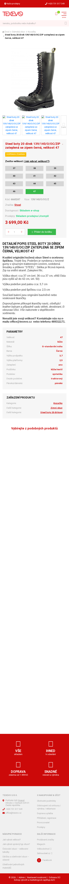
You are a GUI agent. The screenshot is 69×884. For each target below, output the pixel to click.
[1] (65, 23)
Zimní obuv (56, 408)
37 (14, 168)
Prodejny (41, 827)
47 (34, 191)
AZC (53, 880)
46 (14, 191)
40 (14, 176)
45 (55, 183)
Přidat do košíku (43, 231)
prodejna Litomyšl (38, 216)
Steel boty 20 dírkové (51, 412)
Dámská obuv (18, 32)
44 (34, 183)
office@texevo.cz (13, 813)
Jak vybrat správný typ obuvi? (16, 844)
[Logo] (13, 13)
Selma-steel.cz (43, 853)
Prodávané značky (45, 840)
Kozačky (32, 32)
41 (34, 176)
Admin (22, 877)
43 (14, 183)
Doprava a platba (45, 813)
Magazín (41, 844)
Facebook (47, 860)
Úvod (7, 32)
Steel (17, 204)
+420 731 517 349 (56, 3)
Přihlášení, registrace (46, 818)
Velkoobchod (43, 849)
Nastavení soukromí (36, 877)
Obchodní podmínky (46, 801)
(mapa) (21, 800)
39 (55, 168)
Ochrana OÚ (54, 877)
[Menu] (64, 13)
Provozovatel (43, 822)
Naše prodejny (13, 3)
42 (55, 176)
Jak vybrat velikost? (37, 161)
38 (34, 168)
